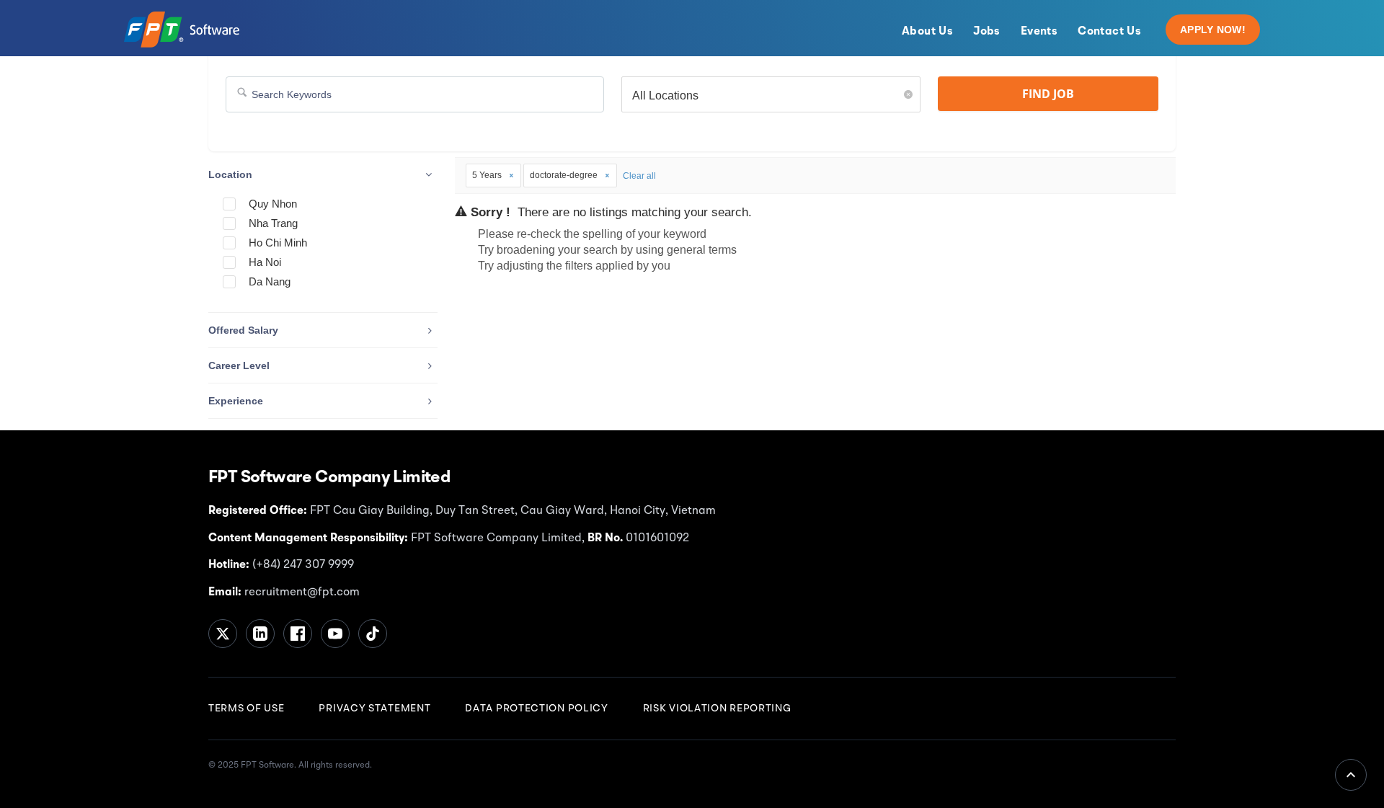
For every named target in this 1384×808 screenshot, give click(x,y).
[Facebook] (297, 633)
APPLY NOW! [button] (1213, 29)
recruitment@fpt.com (300, 592)
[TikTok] (372, 633)
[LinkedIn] (260, 633)
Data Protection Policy (536, 708)
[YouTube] (335, 633)
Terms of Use (246, 708)
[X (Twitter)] (222, 633)
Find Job (1048, 94)
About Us (927, 31)
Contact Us (1109, 31)
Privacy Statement (374, 708)
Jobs (987, 31)
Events (1039, 31)
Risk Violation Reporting (717, 708)
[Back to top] (1351, 775)
